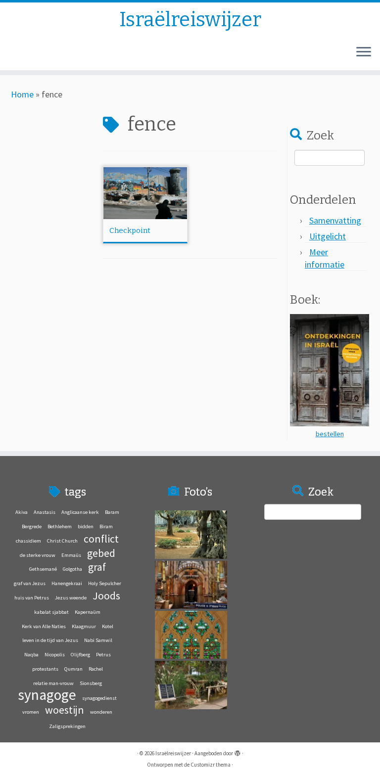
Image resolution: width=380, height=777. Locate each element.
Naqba (31, 654)
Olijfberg (80, 654)
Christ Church (62, 541)
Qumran (73, 669)
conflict (101, 539)
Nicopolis (55, 654)
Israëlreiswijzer (190, 20)
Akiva (21, 512)
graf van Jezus (30, 583)
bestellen (330, 433)
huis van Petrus (31, 597)
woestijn (64, 710)
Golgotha (72, 569)
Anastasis (44, 512)
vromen (30, 712)
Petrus (103, 654)
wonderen (101, 712)
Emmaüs (71, 555)
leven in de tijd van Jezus (50, 640)
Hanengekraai (66, 583)
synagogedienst (99, 698)
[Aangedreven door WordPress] (237, 751)
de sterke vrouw (37, 555)
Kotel (107, 626)
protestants (45, 669)
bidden (86, 526)
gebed (101, 553)
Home (22, 94)
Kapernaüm (87, 612)
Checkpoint (129, 230)
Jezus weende (71, 597)
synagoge (47, 695)
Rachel (96, 669)
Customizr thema (210, 764)
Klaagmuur (84, 626)
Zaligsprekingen (67, 726)
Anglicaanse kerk (80, 512)
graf (97, 567)
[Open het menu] (363, 52)
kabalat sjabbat (51, 612)
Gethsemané (43, 569)
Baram (112, 512)
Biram (106, 526)
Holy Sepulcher (104, 583)
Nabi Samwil (98, 640)
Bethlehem (60, 526)
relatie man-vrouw (53, 683)
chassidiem (28, 541)
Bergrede (32, 526)
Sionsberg (91, 683)
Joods (106, 595)
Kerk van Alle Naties (44, 626)
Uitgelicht (327, 236)
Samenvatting (335, 220)
